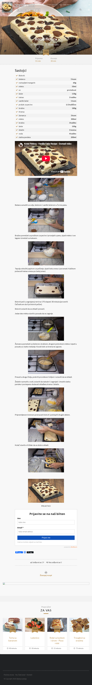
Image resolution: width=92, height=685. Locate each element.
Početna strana (50, 5)
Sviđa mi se (36, 562)
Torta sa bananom (12, 639)
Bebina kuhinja (22, 679)
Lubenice (35, 637)
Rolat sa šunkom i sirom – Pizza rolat (57, 640)
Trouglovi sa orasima (79, 639)
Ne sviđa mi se (54, 562)
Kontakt (47, 10)
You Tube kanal (65, 5)
